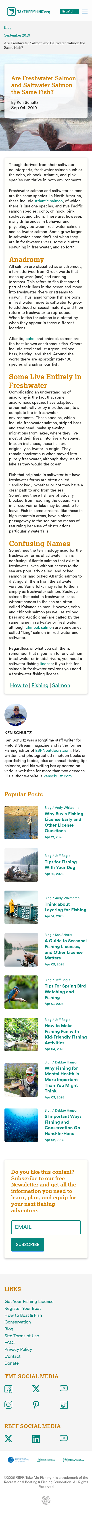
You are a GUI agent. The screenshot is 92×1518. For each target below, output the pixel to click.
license (46, 664)
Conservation (17, 1322)
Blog (8, 27)
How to (19, 685)
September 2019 (17, 35)
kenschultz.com (58, 776)
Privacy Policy (18, 1349)
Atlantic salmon (49, 201)
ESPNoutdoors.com (53, 750)
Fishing (39, 685)
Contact (12, 1356)
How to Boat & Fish (23, 1315)
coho (29, 339)
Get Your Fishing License (29, 1301)
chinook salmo (39, 627)
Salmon (61, 685)
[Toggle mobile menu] (85, 11)
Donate (11, 1363)
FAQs (9, 1342)
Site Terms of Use (21, 1336)
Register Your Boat (22, 1308)
